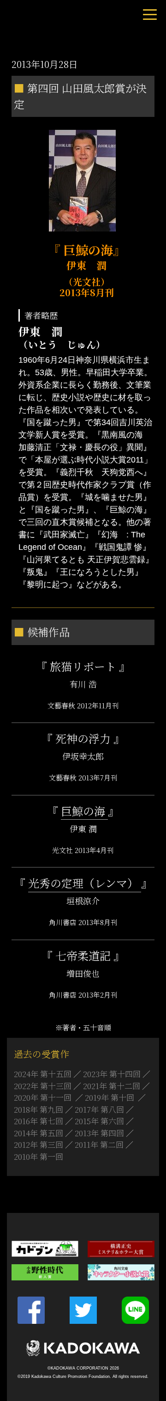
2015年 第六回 (99, 1121)
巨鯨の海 (84, 811)
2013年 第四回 (99, 1133)
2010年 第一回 (38, 1156)
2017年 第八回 (99, 1109)
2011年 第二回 (99, 1144)
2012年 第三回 (38, 1144)
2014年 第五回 (38, 1133)
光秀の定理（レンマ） (84, 883)
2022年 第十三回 (42, 1085)
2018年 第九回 (38, 1109)
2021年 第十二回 (111, 1085)
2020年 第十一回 (43, 1097)
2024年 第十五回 (42, 1073)
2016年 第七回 (38, 1121)
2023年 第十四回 (112, 1073)
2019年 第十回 (110, 1097)
